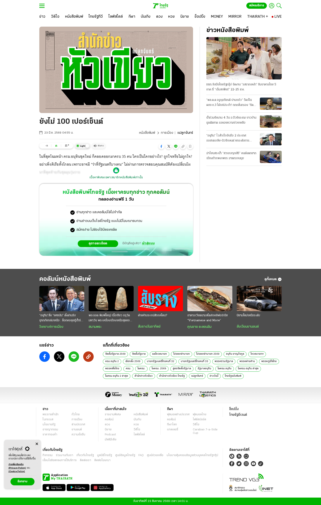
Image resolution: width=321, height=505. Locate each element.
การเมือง (167, 133)
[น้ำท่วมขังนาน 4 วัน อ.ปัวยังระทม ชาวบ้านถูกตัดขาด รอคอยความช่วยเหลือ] (271, 121)
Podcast (110, 434)
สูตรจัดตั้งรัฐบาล (182, 368)
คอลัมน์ (109, 419)
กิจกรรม (48, 455)
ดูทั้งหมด (270, 279)
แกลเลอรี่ (172, 429)
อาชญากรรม (50, 429)
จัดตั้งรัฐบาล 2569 (115, 354)
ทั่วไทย (76, 414)
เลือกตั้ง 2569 (132, 361)
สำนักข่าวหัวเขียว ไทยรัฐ (172, 376)
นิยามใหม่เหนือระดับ (248, 315)
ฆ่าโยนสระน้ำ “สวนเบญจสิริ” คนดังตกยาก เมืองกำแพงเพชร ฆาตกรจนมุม (231, 156)
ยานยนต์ (77, 429)
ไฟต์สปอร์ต (199, 419)
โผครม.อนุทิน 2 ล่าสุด (116, 376)
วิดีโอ (137, 429)
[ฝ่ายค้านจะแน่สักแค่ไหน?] (160, 298)
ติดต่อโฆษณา (102, 460)
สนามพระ (95, 327)
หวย (136, 424)
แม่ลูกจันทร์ (197, 376)
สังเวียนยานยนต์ (248, 326)
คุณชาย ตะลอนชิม (199, 327)
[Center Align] (37, 444)
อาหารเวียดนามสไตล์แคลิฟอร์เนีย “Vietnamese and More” (207, 318)
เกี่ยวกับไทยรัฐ (85, 455)
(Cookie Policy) (17, 471)
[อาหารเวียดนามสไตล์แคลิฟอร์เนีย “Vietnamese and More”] (209, 298)
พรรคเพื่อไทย (112, 368)
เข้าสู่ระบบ (148, 243)
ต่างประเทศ (78, 424)
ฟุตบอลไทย (199, 414)
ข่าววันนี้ (214, 376)
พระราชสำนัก (51, 414)
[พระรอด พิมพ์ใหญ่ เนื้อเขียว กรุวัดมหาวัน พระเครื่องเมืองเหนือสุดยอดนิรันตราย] (111, 298)
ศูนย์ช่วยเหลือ (155, 455)
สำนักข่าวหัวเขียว (144, 376)
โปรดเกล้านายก (181, 354)
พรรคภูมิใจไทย (269, 361)
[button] (161, 146)
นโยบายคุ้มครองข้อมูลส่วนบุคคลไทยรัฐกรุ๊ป (192, 455)
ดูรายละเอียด (98, 243)
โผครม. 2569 (159, 368)
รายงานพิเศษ (113, 414)
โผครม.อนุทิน (224, 368)
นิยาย (108, 429)
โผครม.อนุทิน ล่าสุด (248, 368)
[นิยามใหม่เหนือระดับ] (259, 298)
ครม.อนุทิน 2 (112, 361)
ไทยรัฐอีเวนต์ (238, 415)
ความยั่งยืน (78, 434)
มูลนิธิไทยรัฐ (104, 455)
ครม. (128, 368)
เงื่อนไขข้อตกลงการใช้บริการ (60, 460)
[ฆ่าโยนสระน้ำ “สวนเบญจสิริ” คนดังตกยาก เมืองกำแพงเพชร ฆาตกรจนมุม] (271, 157)
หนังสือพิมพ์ (147, 133)
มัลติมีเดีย (110, 439)
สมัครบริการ (256, 5)
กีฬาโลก (172, 424)
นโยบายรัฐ (49, 424)
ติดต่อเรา (85, 460)
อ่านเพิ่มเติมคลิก (17, 466)
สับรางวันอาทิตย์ (149, 326)
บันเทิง (137, 419)
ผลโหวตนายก (159, 354)
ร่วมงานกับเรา (64, 455)
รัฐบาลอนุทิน (204, 368)
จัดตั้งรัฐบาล (139, 354)
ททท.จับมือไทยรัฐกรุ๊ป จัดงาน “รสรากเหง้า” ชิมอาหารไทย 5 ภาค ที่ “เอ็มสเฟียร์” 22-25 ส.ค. (241, 87)
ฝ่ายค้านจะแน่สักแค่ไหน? (152, 315)
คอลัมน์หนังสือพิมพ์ (65, 279)
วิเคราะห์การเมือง (51, 327)
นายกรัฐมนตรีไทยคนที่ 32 (160, 361)
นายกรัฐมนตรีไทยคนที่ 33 (194, 361)
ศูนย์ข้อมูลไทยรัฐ (125, 455)
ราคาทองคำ (50, 434)
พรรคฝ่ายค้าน (247, 361)
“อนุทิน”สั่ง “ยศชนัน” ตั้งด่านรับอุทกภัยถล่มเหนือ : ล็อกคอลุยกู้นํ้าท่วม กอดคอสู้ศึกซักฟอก (61, 318)
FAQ (141, 455)
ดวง (107, 424)
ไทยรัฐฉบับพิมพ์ (233, 376)
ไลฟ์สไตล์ (139, 434)
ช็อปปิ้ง (234, 409)
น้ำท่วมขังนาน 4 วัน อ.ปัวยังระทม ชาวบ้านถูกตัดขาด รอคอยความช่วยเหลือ (231, 120)
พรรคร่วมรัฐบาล (224, 361)
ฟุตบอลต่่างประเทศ (178, 414)
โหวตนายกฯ (257, 354)
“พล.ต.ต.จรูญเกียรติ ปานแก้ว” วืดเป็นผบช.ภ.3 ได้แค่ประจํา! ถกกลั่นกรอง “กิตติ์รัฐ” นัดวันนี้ (230, 103)
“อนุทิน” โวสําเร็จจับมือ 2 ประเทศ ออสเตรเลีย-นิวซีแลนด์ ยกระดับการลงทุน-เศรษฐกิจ (227, 138)
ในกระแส (48, 419)
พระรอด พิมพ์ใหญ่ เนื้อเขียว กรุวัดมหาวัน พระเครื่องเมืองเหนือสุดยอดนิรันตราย (111, 318)
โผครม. (141, 368)
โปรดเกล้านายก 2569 (207, 354)
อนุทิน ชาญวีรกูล (235, 354)
